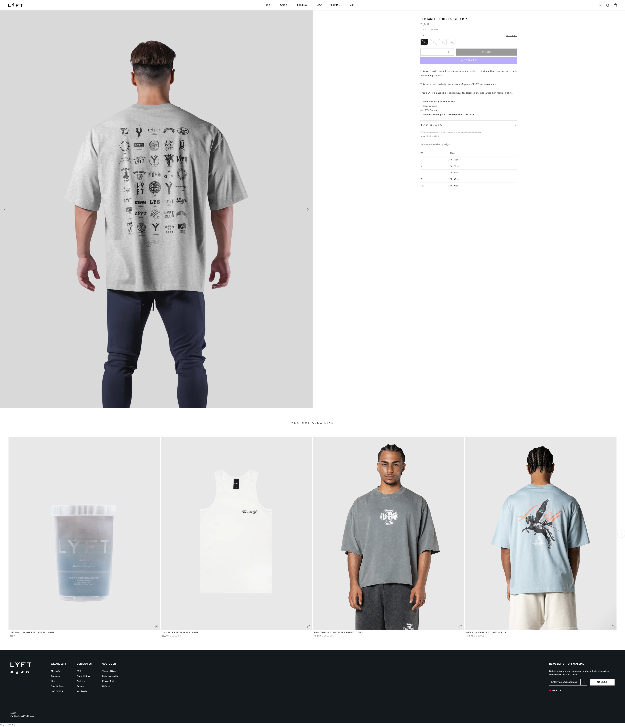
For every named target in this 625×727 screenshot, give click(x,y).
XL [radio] (451, 42)
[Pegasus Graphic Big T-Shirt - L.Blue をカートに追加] (613, 626)
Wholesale (82, 691)
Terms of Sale (109, 671)
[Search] (608, 5)
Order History (83, 676)
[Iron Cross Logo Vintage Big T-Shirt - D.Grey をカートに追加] (461, 626)
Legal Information (110, 676)
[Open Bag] (615, 5)
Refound (106, 686)
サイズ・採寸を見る (431, 125)
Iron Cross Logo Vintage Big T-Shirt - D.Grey (338, 632)
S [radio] (424, 42)
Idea (53, 681)
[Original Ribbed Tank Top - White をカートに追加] (309, 626)
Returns (80, 686)
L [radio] (442, 42)
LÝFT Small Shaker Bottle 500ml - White (32, 632)
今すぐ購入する (469, 60)
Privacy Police (109, 681)
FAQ (79, 671)
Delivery (81, 681)
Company (55, 676)
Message (55, 671)
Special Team (57, 686)
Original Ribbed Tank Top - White (180, 632)
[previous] (3, 533)
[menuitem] (269, 5)
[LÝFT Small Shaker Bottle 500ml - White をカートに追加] (156, 626)
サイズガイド (511, 36)
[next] (621, 533)
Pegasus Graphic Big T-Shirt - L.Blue (486, 632)
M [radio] (433, 42)
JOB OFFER (57, 691)
